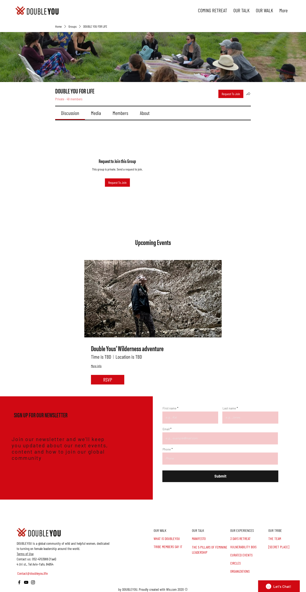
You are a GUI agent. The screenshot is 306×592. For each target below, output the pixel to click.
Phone (167, 449)
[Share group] (248, 93)
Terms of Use (25, 553)
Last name (229, 408)
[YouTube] (26, 582)
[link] (70, 113)
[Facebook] (19, 582)
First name (170, 408)
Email (166, 429)
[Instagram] (33, 582)
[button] (287, 530)
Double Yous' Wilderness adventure (127, 348)
